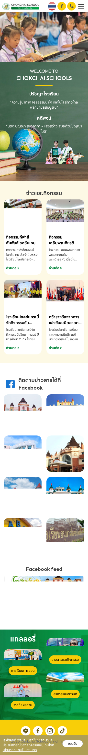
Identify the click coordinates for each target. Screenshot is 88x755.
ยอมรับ (72, 743)
